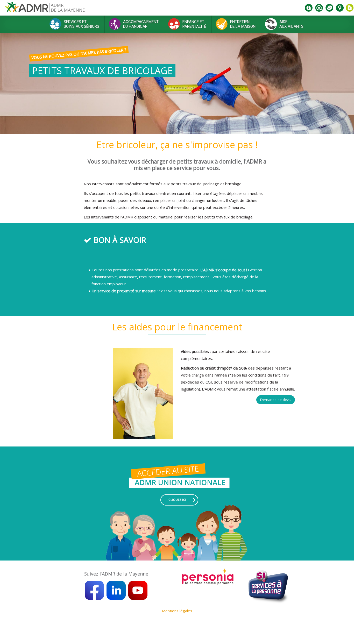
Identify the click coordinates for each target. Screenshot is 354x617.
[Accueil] (26, 9)
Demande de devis (275, 399)
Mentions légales (177, 610)
